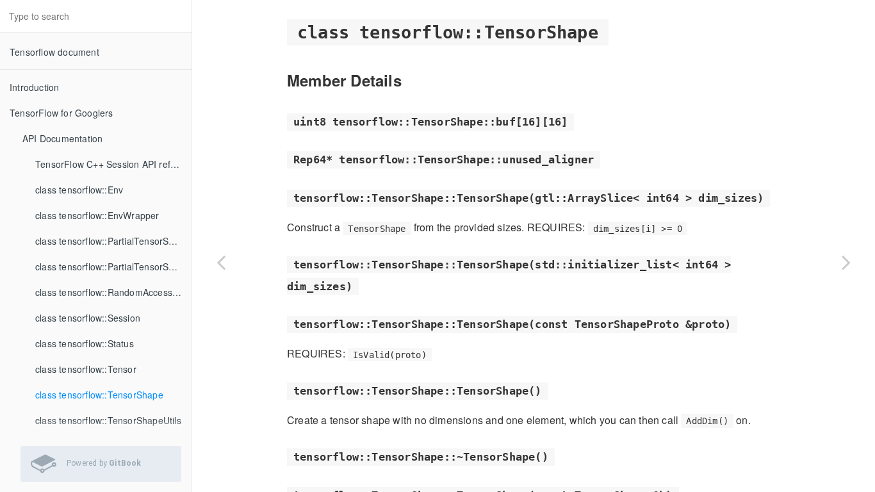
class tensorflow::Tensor (85, 369)
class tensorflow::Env (79, 189)
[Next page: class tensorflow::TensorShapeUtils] (846, 262)
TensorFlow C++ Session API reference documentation (113, 164)
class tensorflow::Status (84, 343)
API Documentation (62, 138)
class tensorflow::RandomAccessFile (111, 292)
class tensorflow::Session (87, 317)
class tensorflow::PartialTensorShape (112, 240)
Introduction (34, 87)
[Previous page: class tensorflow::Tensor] (221, 262)
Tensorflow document (54, 51)
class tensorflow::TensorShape (99, 394)
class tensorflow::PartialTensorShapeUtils (113, 266)
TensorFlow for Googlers (61, 112)
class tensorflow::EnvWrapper (97, 215)
